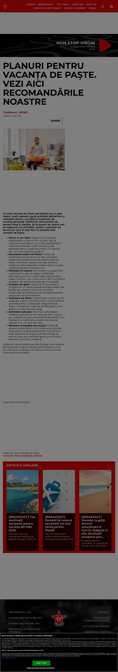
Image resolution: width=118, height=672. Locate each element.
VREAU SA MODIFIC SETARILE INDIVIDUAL (41, 668)
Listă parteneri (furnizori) (8, 658)
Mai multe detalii (66, 640)
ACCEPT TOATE (41, 663)
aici (51, 644)
